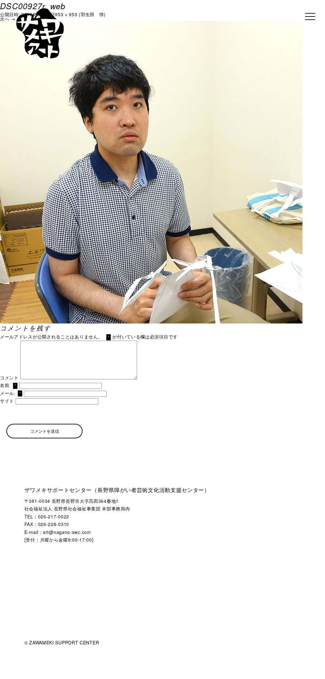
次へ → (8, 19)
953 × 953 (66, 14)
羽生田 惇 (92, 14)
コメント (9, 377)
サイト (7, 400)
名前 (8, 385)
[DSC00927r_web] (151, 23)
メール (10, 393)
